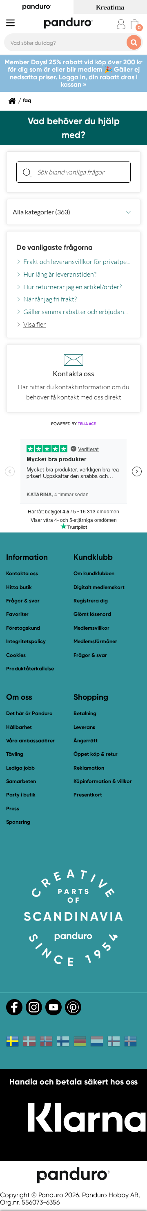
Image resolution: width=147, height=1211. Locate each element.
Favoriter (17, 614)
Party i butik (21, 795)
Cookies (16, 655)
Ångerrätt (86, 741)
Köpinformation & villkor (103, 781)
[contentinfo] (73, 270)
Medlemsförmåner (95, 641)
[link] (31, 324)
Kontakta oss (22, 573)
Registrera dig (91, 601)
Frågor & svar (23, 601)
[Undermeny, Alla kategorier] (128, 212)
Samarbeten (21, 781)
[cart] (134, 24)
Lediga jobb (20, 768)
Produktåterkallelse (30, 669)
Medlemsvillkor (91, 628)
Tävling (14, 754)
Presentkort (88, 795)
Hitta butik (19, 587)
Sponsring (18, 822)
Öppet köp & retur (96, 754)
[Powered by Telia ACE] (73, 424)
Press (12, 808)
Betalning (85, 713)
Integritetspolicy (26, 641)
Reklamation (89, 768)
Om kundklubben (94, 573)
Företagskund (23, 628)
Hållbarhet (19, 727)
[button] (73, 212)
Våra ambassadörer (30, 741)
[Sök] (26, 172)
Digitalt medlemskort (99, 587)
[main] (73, 281)
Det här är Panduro (29, 713)
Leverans (84, 727)
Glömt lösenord (92, 614)
